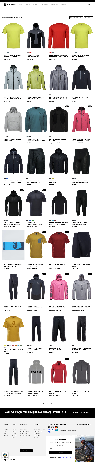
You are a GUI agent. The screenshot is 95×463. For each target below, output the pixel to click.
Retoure (22, 448)
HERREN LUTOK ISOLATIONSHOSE (55, 349)
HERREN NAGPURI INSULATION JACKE (33, 56)
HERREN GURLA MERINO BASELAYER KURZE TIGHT (80, 181)
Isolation (6, 431)
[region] (47, 1)
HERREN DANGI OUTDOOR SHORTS (81, 265)
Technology (45, 4)
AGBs (52, 455)
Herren (21, 4)
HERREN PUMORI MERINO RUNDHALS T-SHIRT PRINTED (12, 56)
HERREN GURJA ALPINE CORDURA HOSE (34, 349)
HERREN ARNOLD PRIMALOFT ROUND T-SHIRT (36, 139)
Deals (5, 437)
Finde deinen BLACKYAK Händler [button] (68, 430)
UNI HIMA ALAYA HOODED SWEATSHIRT (81, 98)
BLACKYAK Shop (16, 12)
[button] (20, 4)
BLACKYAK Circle (38, 431)
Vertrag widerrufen (26, 450)
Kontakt (36, 437)
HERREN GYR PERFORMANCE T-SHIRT (35, 223)
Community (54, 4)
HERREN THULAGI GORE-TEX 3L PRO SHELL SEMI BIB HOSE (13, 392)
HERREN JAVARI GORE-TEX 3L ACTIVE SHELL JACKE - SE (58, 307)
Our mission (64, 4)
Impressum (37, 435)
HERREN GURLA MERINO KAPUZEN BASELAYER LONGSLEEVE (12, 223)
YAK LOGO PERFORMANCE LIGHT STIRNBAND (13, 265)
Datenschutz (23, 441)
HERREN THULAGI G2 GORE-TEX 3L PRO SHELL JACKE (13, 181)
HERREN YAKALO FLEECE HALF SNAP (57, 392)
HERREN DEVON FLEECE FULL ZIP (57, 139)
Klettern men (29, 12)
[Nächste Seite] (51, 403)
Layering (35, 4)
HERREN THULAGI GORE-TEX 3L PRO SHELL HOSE (81, 349)
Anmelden (60, 452)
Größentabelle (23, 429)
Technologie (37, 433)
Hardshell (6, 433)
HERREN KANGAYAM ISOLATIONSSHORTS (33, 181)
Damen (28, 4)
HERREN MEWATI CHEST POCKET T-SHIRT (35, 265)
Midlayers (6, 429)
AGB (21, 444)
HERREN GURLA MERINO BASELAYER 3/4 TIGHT (80, 223)
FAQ (21, 437)
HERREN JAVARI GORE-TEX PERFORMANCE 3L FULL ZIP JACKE (58, 98)
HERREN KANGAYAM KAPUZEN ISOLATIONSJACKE (56, 181)
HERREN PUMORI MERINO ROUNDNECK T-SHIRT (80, 56)
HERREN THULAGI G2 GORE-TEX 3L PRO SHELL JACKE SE (81, 139)
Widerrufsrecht (23, 446)
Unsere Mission (37, 427)
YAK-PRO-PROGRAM (25, 435)
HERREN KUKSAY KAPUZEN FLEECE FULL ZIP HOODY (58, 223)
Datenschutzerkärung (65, 457)
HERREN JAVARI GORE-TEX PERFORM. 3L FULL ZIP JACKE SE (35, 98)
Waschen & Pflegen (24, 431)
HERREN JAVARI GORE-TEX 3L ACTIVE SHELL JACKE (81, 307)
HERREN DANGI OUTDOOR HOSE (13, 307)
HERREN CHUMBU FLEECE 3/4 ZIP (81, 392)
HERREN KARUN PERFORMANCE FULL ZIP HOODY (35, 307)
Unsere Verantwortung (39, 429)
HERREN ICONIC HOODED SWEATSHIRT (12, 139)
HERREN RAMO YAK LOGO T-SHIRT (13, 350)
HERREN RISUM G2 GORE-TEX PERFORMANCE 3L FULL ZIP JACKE (13, 98)
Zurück (6, 12)
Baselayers (6, 427)
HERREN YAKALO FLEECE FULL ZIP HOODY (35, 392)
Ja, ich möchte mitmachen (81, 412)
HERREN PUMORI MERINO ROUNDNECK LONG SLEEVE (58, 56)
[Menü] (7, 453)
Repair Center (23, 433)
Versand (22, 439)
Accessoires (6, 435)
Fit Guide (22, 427)
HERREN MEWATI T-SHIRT (57, 264)
